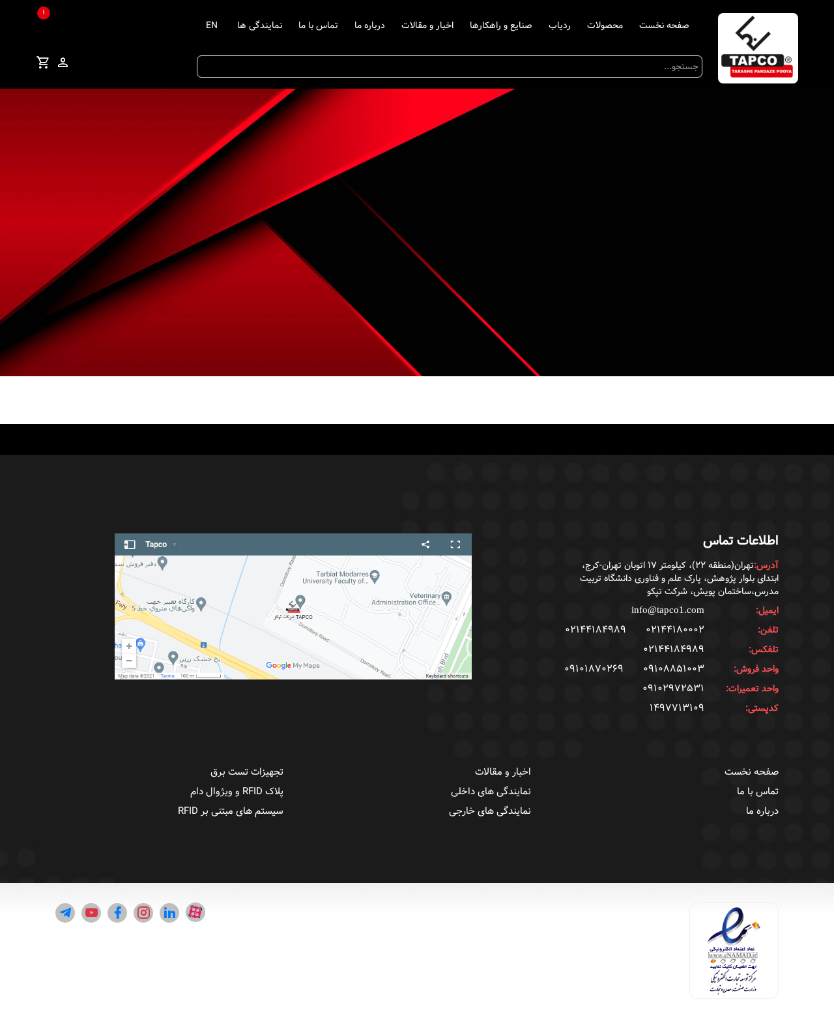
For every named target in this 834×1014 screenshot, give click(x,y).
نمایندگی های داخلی (491, 791)
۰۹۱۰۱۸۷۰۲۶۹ (594, 669)
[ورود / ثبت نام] (62, 63)
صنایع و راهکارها (501, 25)
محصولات (605, 25)
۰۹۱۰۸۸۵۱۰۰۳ (673, 669)
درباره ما (369, 25)
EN (212, 25)
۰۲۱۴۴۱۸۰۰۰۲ (675, 629)
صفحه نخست (664, 25)
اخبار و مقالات (427, 25)
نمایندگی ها (259, 25)
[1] (43, 64)
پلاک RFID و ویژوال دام (236, 791)
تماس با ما (318, 25)
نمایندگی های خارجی (490, 811)
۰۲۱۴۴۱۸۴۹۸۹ (595, 629)
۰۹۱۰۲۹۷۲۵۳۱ (673, 688)
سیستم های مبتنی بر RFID (230, 811)
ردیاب (560, 25)
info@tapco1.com (667, 609)
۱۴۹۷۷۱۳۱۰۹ (677, 708)
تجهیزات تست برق (246, 772)
